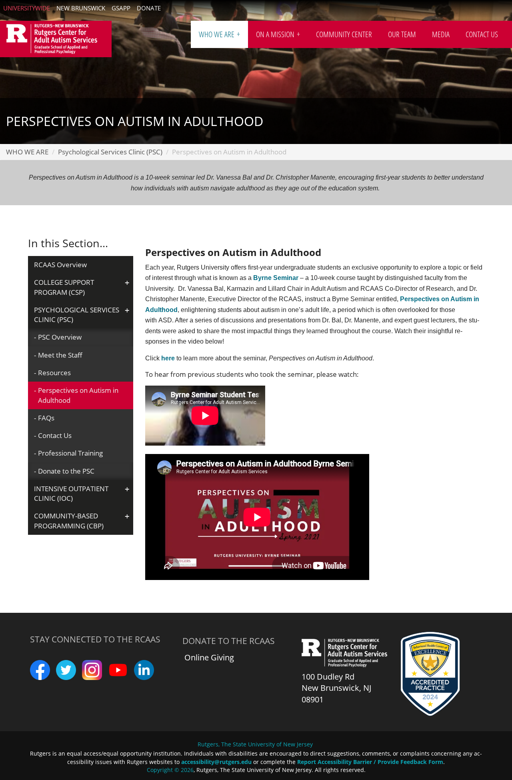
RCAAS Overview (60, 264)
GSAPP (121, 8)
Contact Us (55, 435)
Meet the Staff (60, 355)
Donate (149, 8)
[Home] (55, 39)
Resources (54, 372)
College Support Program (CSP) (64, 287)
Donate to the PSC (66, 471)
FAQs (46, 417)
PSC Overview (60, 337)
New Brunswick (80, 8)
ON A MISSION (276, 34)
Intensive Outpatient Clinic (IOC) (71, 493)
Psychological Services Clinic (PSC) (110, 151)
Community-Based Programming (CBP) (69, 520)
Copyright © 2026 (170, 770)
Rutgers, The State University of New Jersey (255, 744)
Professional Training (70, 453)
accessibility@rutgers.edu (216, 762)
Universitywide (26, 8)
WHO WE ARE (217, 34)
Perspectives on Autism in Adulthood (78, 395)
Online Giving (209, 657)
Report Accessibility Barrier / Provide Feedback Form (370, 762)
